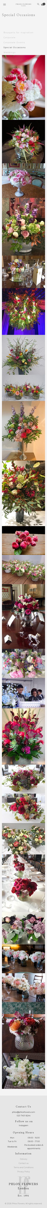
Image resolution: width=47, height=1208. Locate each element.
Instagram (23, 1125)
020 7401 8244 (23, 1115)
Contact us (23, 1163)
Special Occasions (15, 47)
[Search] (38, 4)
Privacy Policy (23, 1171)
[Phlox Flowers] (23, 5)
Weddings (10, 52)
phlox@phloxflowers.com (23, 1112)
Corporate (10, 37)
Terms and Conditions (23, 1167)
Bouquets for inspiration (19, 32)
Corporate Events (14, 42)
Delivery (23, 1159)
